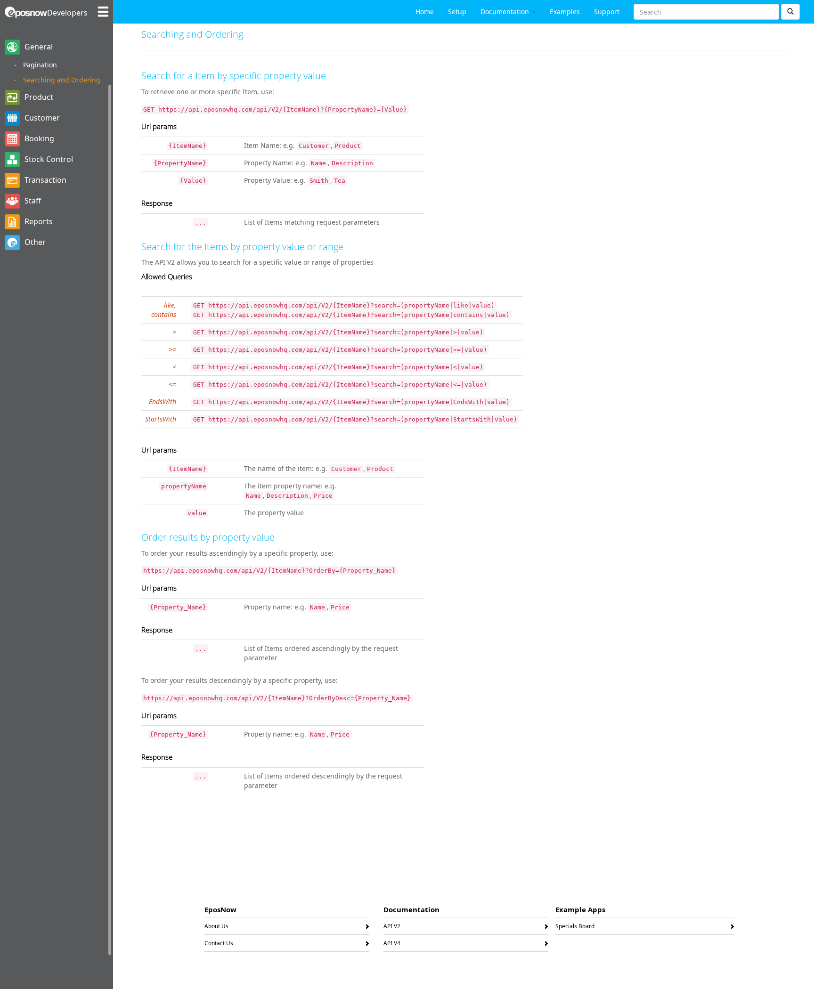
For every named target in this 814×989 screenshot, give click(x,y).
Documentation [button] (505, 11)
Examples (565, 11)
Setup (457, 11)
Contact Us (218, 945)
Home (424, 11)
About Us (216, 928)
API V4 (391, 945)
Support (606, 11)
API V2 (391, 928)
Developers (67, 13)
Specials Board (574, 928)
